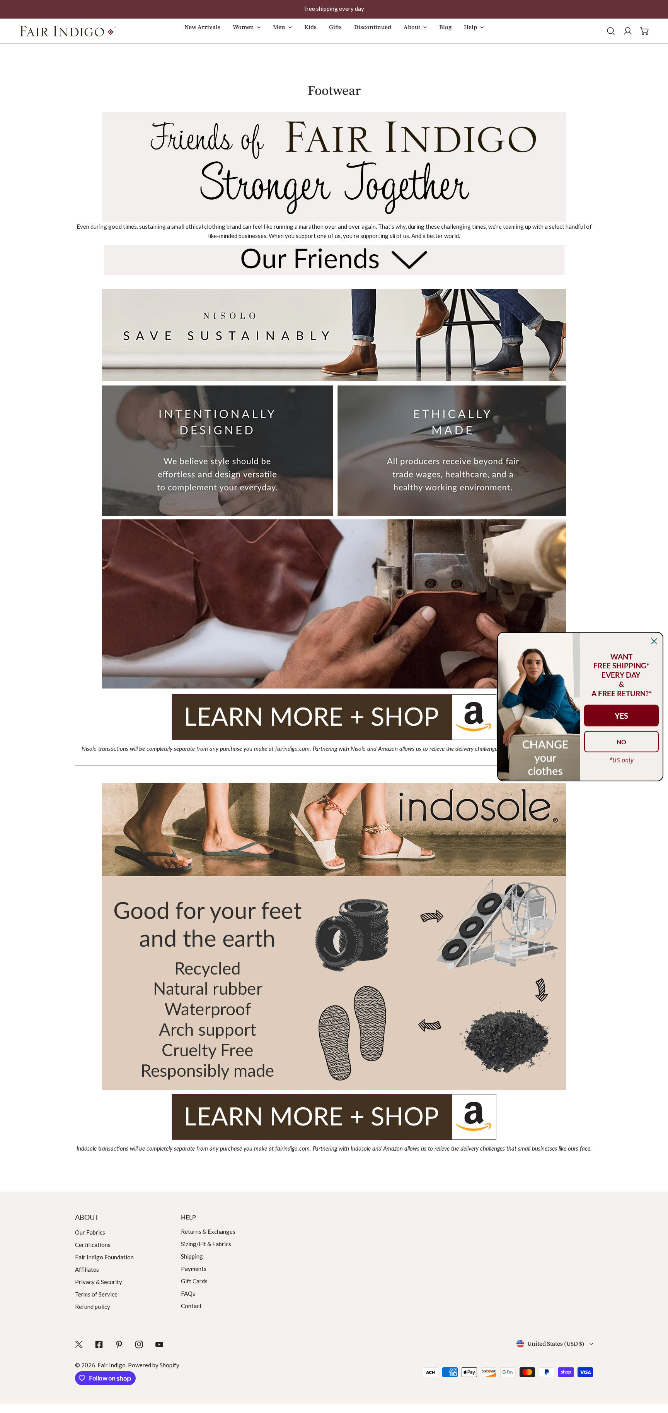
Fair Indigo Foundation (104, 1257)
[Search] (610, 30)
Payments (193, 1268)
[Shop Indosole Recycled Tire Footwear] (334, 1116)
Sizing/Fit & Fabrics (206, 1243)
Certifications (93, 1244)
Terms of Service (96, 1294)
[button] (247, 35)
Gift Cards (194, 1281)
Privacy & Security (98, 1281)
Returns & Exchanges (208, 1231)
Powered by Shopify (153, 1365)
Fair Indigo (111, 1365)
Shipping (192, 1256)
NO (621, 741)
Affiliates (87, 1269)
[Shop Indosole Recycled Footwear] (334, 935)
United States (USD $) (555, 1343)
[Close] (654, 641)
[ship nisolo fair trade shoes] (334, 488)
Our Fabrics (90, 1232)
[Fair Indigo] (67, 31)
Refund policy (92, 1306)
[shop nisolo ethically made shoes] (334, 716)
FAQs (188, 1293)
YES (621, 715)
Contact (191, 1305)
